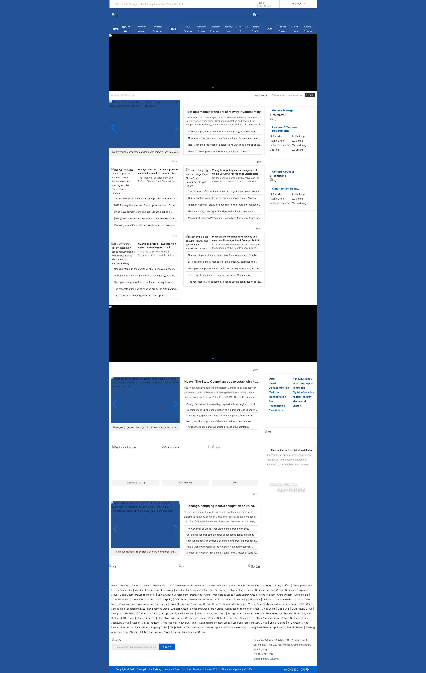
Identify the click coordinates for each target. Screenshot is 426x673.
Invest (295, 31)
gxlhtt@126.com (269, 658)
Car (271, 401)
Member (158, 26)
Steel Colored (276, 410)
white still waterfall (280, 145)
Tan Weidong (299, 145)
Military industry (302, 396)
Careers (201, 31)
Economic (214, 31)
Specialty (283, 31)
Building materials (279, 387)
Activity (228, 26)
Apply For (295, 26)
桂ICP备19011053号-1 (297, 669)
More (174, 161)
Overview (141, 26)
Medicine (274, 392)
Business (188, 31)
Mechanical (299, 401)
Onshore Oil (185, 482)
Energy (297, 405)
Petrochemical (174, 439)
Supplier (255, 31)
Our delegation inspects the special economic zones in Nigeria (222, 198)
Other (272, 378)
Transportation (277, 396)
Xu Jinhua (297, 140)
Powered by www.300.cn (205, 669)
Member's (201, 26)
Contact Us (285, 533)
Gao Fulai (275, 149)
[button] (213, 87)
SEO (249, 669)
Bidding (255, 26)
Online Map (285, 508)
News (187, 26)
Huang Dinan (277, 140)
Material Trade (224, 439)
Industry (141, 31)
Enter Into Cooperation (293, 521)
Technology (215, 26)
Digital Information (303, 392)
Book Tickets (242, 26)
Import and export (303, 383)
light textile (299, 387)
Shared (283, 26)
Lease (228, 31)
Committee (158, 31)
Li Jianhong (298, 136)
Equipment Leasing (128, 439)
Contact (308, 26)
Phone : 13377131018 (264, 4)
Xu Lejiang (298, 149)
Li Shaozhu (276, 136)
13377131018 (265, 654)
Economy (308, 31)
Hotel (241, 31)
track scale (235, 482)
